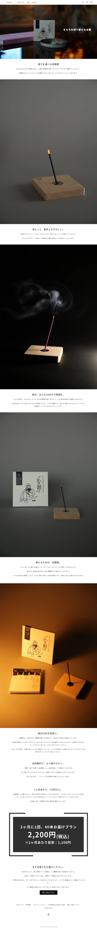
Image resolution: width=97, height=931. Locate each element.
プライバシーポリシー (40, 905)
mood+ (46, 926)
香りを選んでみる (49, 892)
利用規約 (28, 905)
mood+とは (20, 905)
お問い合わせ (48, 908)
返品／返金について (73, 905)
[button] (83, 2)
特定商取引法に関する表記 (56, 905)
